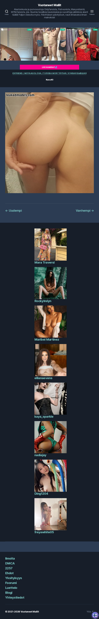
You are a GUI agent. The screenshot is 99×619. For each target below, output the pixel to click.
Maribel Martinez (46, 339)
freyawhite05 (44, 532)
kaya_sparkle (43, 416)
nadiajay (40, 455)
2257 (8, 568)
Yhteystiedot (14, 597)
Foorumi (11, 583)
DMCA (10, 563)
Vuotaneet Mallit (49, 5)
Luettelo (11, 588)
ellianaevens (43, 378)
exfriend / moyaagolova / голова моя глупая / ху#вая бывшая (50, 73)
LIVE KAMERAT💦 (49, 67)
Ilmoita (10, 558)
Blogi (8, 592)
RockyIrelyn (42, 301)
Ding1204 (41, 493)
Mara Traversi (44, 262)
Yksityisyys (13, 578)
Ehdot (9, 573)
